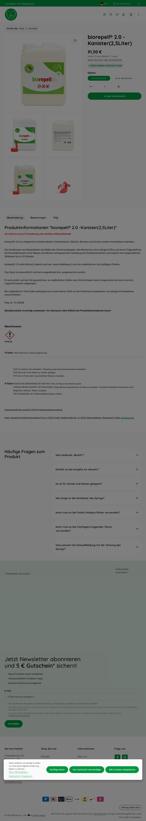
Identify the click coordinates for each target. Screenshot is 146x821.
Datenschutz (14, 776)
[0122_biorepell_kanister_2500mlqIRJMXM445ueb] (23, 134)
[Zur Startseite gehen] (11, 14)
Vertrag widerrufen (130, 807)
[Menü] (105, 14)
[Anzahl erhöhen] (119, 86)
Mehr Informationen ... (19, 772)
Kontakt (45, 756)
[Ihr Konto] (123, 14)
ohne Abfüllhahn (123, 78)
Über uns (82, 756)
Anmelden (10, 3)
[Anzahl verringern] (91, 86)
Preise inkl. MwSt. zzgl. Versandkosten (105, 59)
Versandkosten (100, 813)
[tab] (15, 218)
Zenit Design (39, 815)
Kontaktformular (13, 781)
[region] (43, 117)
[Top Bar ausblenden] (138, 3)
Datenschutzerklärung (19, 715)
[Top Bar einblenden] (138, 14)
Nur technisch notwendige (87, 769)
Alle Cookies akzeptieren (122, 769)
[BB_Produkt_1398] (63, 179)
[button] (96, 455)
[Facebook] (117, 757)
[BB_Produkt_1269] (43, 72)
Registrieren (28, 3)
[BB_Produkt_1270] (63, 134)
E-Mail (8, 690)
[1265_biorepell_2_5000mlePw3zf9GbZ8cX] (23, 179)
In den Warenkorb (114, 96)
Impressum (27, 776)
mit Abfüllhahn (99, 78)
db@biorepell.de (127, 418)
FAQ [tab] (55, 217)
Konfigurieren (57, 769)
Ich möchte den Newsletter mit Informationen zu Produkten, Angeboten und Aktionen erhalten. (53, 703)
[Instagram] (125, 757)
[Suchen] (111, 14)
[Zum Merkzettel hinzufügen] (75, 40)
